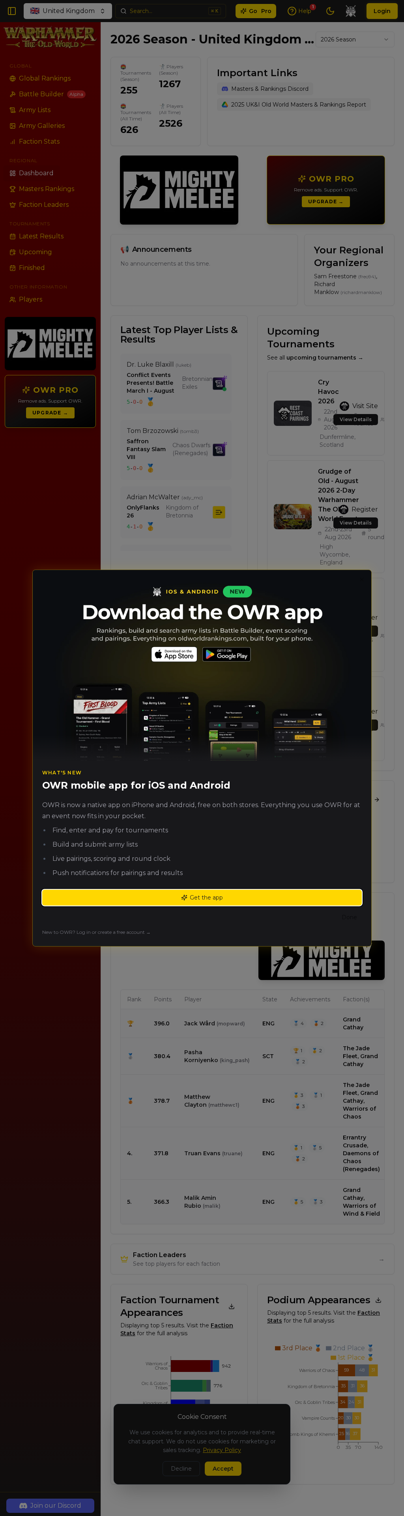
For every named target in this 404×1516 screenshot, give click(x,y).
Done (349, 917)
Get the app (206, 897)
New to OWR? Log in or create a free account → (96, 932)
